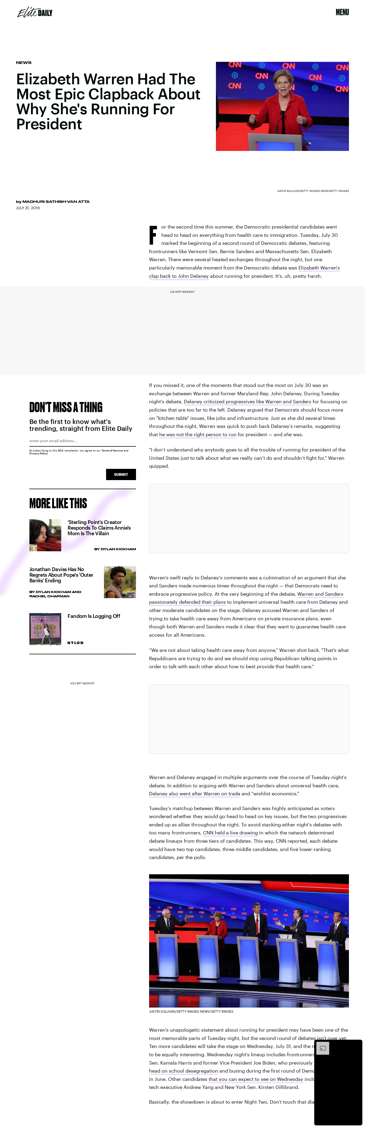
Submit (121, 474)
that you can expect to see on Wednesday (256, 1079)
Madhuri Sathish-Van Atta (56, 201)
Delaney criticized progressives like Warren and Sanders (247, 401)
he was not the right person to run (197, 434)
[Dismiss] (356, 1044)
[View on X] (249, 518)
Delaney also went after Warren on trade (194, 793)
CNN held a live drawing (230, 832)
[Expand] (320, 1044)
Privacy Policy (38, 453)
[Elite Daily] (35, 12)
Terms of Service (112, 450)
